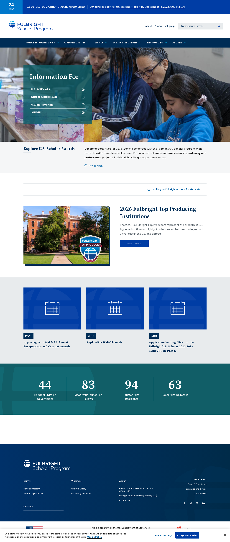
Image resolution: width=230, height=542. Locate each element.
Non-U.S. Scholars (44, 97)
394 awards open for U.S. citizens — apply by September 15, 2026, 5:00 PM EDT (137, 7)
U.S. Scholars (40, 89)
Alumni (36, 112)
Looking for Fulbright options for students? (177, 189)
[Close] (225, 534)
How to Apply (96, 165)
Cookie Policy (94, 536)
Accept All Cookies (187, 535)
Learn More (134, 243)
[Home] (30, 26)
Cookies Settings (162, 535)
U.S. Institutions (42, 104)
